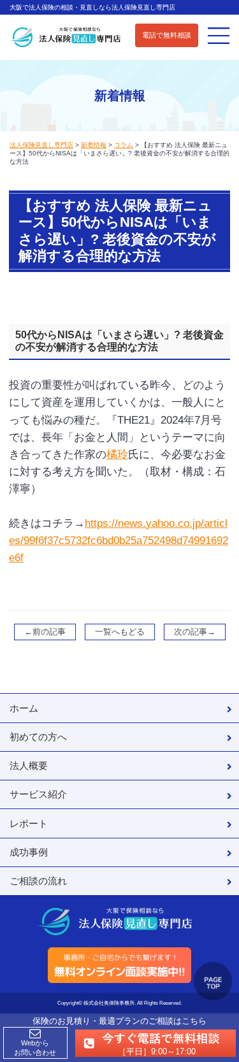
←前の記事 (45, 631)
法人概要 (29, 765)
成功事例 (29, 852)
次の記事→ (194, 631)
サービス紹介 (38, 794)
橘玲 (117, 454)
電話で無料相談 (166, 35)
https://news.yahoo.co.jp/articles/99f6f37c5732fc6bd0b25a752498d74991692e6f (118, 540)
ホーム (24, 708)
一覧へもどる (120, 631)
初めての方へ (38, 736)
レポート (29, 823)
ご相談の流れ (38, 880)
